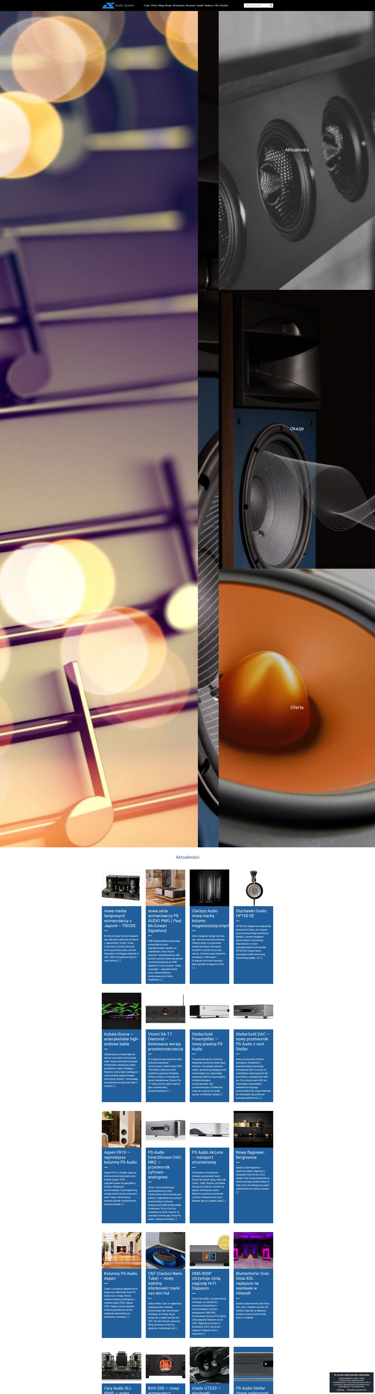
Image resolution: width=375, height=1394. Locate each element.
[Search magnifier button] (271, 5)
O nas (146, 5)
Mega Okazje (165, 5)
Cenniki (199, 5)
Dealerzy (209, 5)
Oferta (153, 5)
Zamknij (340, 1390)
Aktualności (179, 5)
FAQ (217, 5)
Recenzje (190, 5)
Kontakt (224, 5)
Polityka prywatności (357, 1390)
